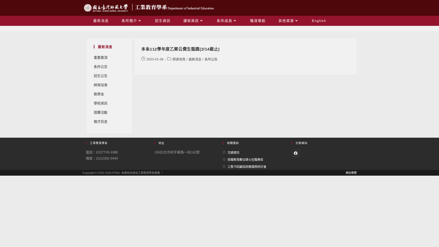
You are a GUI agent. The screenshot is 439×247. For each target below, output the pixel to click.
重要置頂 (100, 57)
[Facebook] (295, 153)
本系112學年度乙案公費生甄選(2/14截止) (180, 49)
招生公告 (100, 76)
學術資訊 (100, 103)
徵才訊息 (100, 122)
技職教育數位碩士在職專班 (245, 159)
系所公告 (100, 67)
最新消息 (195, 59)
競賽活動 (100, 112)
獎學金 (99, 94)
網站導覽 (351, 173)
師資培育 (100, 85)
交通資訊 (233, 152)
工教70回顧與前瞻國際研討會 (247, 166)
